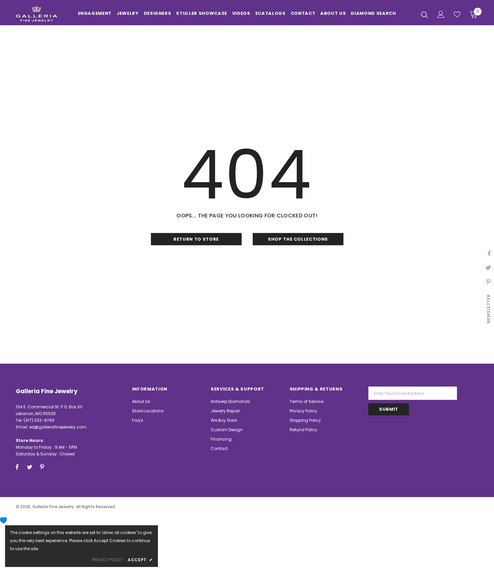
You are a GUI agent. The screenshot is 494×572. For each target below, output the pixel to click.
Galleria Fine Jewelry (53, 506)
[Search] (424, 14)
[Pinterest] (42, 467)
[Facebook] (17, 467)
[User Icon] (441, 14)
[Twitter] (30, 467)
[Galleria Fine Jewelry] (37, 14)
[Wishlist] (457, 14)
